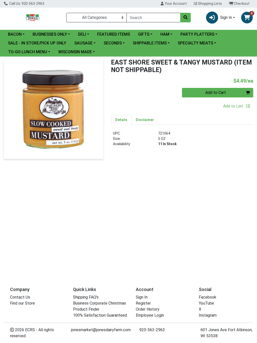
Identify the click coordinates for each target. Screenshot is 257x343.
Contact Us (20, 297)
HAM (164, 34)
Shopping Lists (209, 4)
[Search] (185, 17)
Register (143, 303)
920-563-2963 (152, 329)
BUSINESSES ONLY (50, 34)
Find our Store (22, 303)
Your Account (175, 4)
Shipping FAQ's (86, 297)
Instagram (208, 315)
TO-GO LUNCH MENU (27, 51)
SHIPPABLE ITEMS (150, 43)
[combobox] (153, 17)
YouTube (206, 303)
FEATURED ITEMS (113, 34)
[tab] (121, 120)
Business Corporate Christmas (99, 303)
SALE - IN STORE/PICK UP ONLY (37, 43)
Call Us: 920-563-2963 (26, 4)
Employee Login (150, 315)
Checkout (241, 4)
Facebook (207, 297)
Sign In (142, 297)
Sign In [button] (226, 17)
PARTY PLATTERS (197, 34)
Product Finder (86, 309)
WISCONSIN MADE (75, 51)
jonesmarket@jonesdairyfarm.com (101, 329)
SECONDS (113, 43)
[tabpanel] (182, 141)
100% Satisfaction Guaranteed (100, 315)
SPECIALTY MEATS (195, 43)
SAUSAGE (83, 43)
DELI (82, 34)
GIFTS (143, 34)
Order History (147, 309)
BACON (15, 34)
